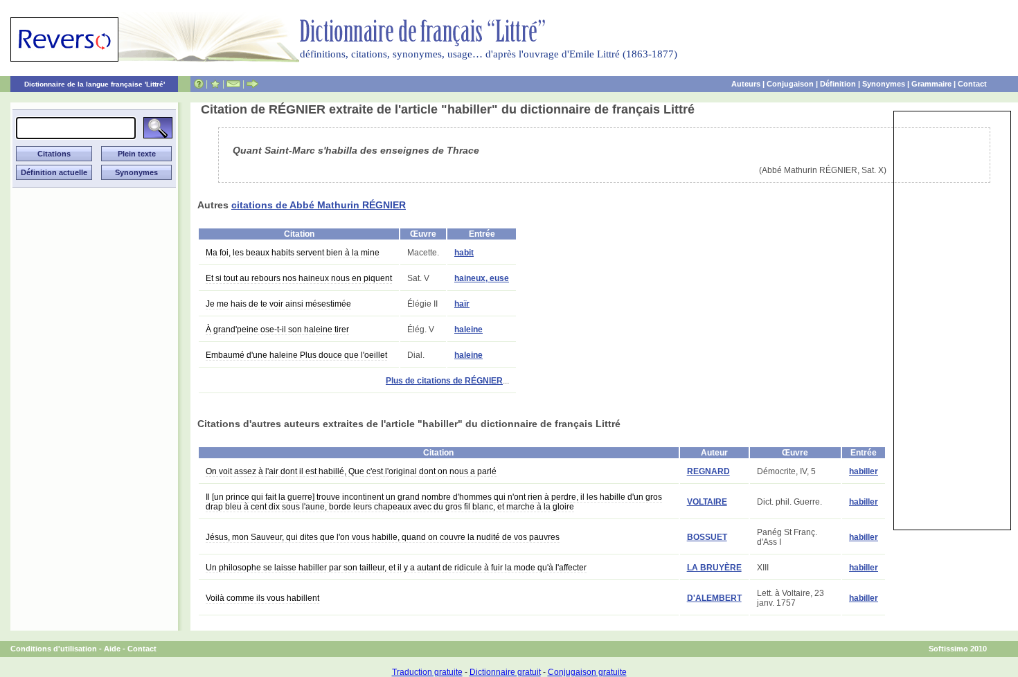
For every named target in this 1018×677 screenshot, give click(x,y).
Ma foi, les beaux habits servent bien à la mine (292, 253)
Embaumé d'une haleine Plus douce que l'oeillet (296, 355)
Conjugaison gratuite (587, 672)
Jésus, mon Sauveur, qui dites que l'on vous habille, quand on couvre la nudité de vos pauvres (383, 537)
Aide (112, 648)
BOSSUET (707, 537)
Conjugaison (790, 84)
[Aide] (199, 84)
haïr (462, 304)
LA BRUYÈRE (714, 567)
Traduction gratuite (427, 672)
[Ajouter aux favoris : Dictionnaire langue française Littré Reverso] (215, 84)
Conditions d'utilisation (53, 648)
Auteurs (745, 84)
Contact (972, 84)
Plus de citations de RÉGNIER (444, 381)
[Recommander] (252, 84)
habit (464, 253)
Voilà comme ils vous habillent (262, 598)
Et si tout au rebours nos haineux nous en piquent (299, 278)
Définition (838, 84)
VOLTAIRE (707, 502)
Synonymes (883, 84)
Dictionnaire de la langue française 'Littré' (94, 84)
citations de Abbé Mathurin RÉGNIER (318, 204)
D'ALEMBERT (714, 598)
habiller (863, 471)
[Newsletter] (233, 84)
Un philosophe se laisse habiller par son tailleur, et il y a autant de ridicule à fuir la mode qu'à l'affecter (396, 567)
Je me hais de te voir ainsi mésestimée (278, 304)
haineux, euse (481, 278)
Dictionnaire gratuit (505, 672)
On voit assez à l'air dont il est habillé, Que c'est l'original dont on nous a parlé (351, 471)
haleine (468, 329)
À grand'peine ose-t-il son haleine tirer (277, 329)
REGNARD (708, 471)
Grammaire (931, 84)
